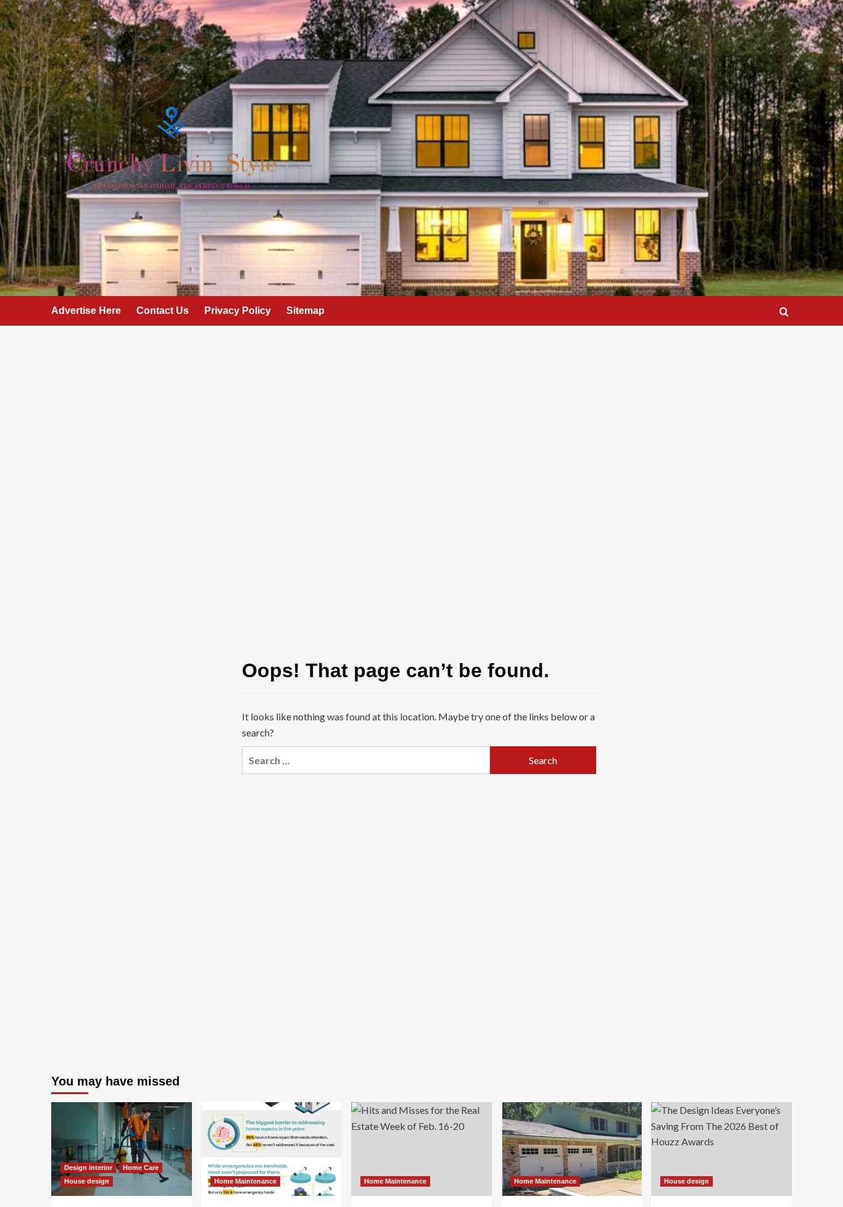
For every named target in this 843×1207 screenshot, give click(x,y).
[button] (784, 312)
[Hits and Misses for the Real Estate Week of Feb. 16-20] (421, 1149)
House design (86, 1181)
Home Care (141, 1167)
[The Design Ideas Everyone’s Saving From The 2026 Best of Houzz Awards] (721, 1149)
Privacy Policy (237, 310)
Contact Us (162, 310)
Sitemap (305, 310)
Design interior (88, 1167)
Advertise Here (86, 310)
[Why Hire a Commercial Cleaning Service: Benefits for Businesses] (121, 1149)
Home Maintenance (245, 1181)
